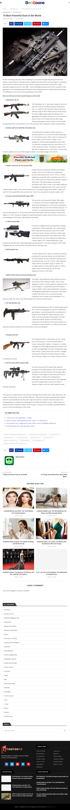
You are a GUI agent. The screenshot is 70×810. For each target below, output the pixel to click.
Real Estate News (9, 683)
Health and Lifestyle (10, 663)
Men (5, 679)
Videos (6, 708)
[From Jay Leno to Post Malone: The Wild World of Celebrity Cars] (51, 559)
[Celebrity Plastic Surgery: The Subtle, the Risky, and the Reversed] (18, 528)
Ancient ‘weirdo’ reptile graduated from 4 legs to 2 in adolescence (27, 420)
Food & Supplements (10, 655)
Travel (6, 704)
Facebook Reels (58, 761)
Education (7, 647)
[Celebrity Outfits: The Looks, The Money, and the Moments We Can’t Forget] (51, 528)
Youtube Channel (58, 759)
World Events (8, 716)
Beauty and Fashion (10, 626)
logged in (14, 591)
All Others (7, 610)
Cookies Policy (40, 759)
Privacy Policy (57, 756)
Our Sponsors (40, 756)
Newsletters (39, 764)
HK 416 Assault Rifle (22, 437)
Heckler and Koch (9, 437)
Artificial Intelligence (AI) (11, 618)
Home (4, 9)
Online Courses (57, 764)
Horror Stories (8, 667)
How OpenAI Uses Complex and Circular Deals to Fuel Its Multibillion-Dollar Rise (31, 423)
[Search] (69, 3)
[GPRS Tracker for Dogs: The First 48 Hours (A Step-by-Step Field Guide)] (6, 796)
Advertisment (40, 753)
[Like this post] (12, 24)
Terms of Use (40, 761)
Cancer (6, 634)
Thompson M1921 (24, 440)
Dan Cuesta (20, 457)
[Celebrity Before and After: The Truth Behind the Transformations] (18, 498)
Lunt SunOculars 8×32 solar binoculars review (20, 426)
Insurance (7, 671)
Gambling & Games (10, 659)
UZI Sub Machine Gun (37, 440)
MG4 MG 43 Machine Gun (10, 440)
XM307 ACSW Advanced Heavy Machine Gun (15, 443)
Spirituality (7, 692)
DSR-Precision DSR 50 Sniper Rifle (38, 434)
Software (7, 687)
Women (6, 712)
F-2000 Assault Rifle (55, 434)
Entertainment (14, 9)
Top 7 (6, 700)
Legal (5, 675)
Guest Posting (40, 751)
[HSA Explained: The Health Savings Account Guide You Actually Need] (6, 779)
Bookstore (39, 767)
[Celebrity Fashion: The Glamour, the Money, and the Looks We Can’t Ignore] (18, 559)
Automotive (7, 622)
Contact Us (56, 751)
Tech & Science (9, 696)
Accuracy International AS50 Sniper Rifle (15, 434)
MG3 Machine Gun (48, 437)
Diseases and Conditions (12, 642)
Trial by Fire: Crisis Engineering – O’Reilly (19, 418)
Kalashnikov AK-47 (35, 437)
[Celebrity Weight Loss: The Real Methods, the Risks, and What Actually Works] (51, 498)
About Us (56, 753)
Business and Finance (10, 630)
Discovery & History (10, 638)
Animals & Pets (9, 614)
